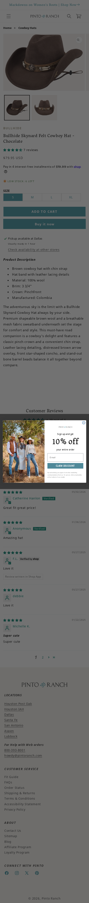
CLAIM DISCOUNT (65, 465)
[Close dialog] (83, 422)
